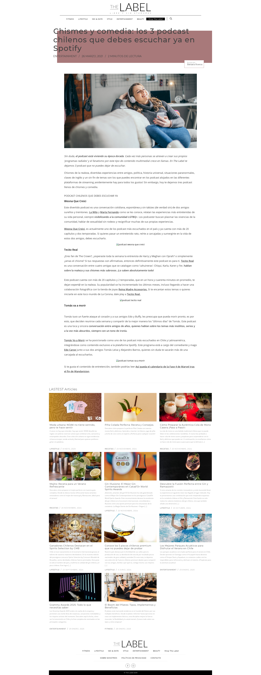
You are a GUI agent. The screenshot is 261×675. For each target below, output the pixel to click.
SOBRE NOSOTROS (108, 658)
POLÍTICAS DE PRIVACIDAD (134, 658)
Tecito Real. (133, 294)
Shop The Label (155, 19)
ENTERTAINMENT (125, 19)
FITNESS (70, 19)
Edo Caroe (70, 349)
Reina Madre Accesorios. (133, 289)
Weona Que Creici (74, 228)
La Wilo (93, 212)
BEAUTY (140, 19)
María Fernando (109, 212)
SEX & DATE (97, 19)
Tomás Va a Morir (74, 340)
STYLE (109, 19)
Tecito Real (187, 261)
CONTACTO (156, 658)
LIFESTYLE (83, 19)
